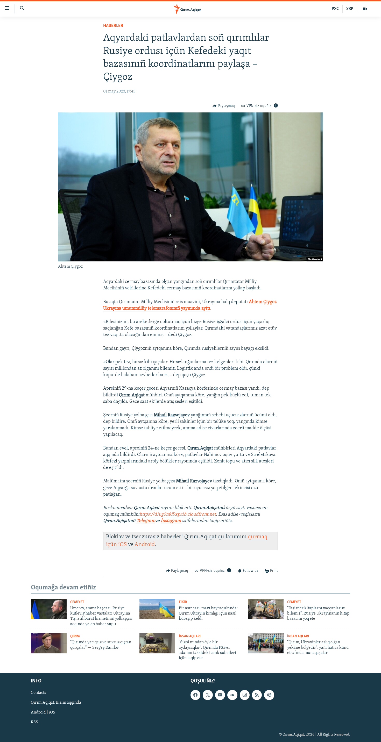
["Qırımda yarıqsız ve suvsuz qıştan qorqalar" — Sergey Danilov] (49, 643)
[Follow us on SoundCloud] (232, 695)
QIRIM (75, 636)
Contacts (38, 693)
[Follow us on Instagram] (245, 695)
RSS (34, 722)
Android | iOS (43, 712)
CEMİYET (77, 602)
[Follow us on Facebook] (195, 695)
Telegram (145, 521)
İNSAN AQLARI (190, 636)
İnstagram (171, 521)
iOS (122, 544)
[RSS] (257, 695)
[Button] (224, 106)
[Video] (365, 8)
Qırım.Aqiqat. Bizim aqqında (56, 703)
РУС (335, 9)
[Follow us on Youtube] (220, 695)
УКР (349, 9)
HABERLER (113, 26)
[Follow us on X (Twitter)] (208, 695)
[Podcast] (269, 695)
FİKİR (183, 602)
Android (145, 544)
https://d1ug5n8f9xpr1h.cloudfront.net (177, 514)
